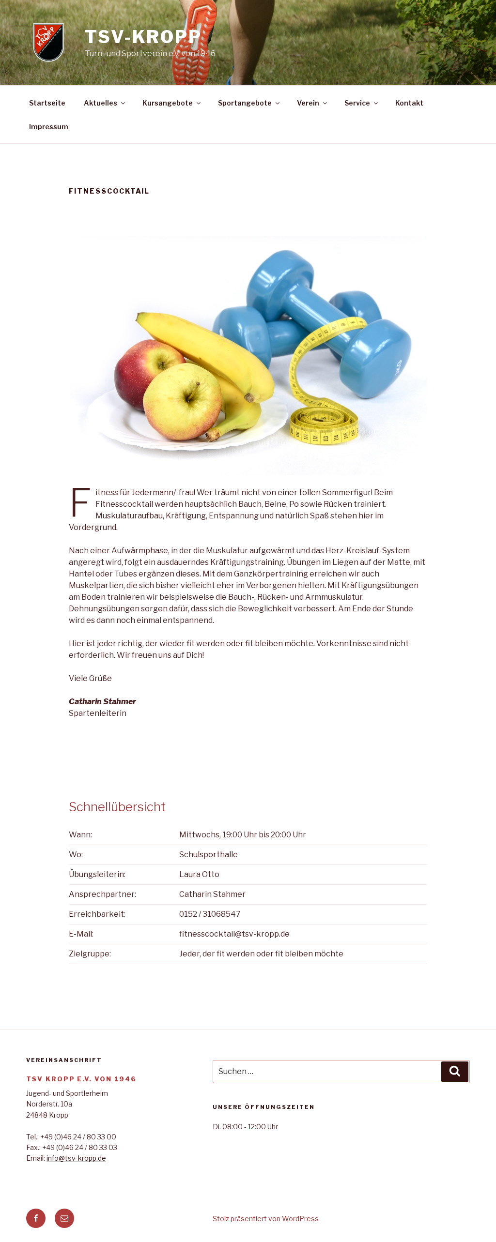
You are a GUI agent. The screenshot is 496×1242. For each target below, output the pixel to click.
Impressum (48, 126)
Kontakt (409, 103)
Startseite (47, 103)
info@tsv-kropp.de (76, 1158)
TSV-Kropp (143, 36)
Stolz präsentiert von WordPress (266, 1218)
